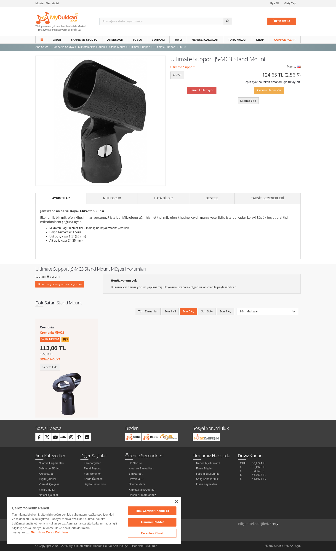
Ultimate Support (182, 67)
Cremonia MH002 (52, 332)
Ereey (274, 524)
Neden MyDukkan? (208, 463)
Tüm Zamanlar (148, 311)
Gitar (57, 39)
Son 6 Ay (188, 311)
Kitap (260, 39)
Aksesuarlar (46, 473)
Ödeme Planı (137, 484)
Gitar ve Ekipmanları (51, 463)
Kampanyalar (285, 39)
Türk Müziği (237, 39)
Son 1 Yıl (170, 311)
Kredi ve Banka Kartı (141, 468)
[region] (94, 520)
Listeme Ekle (248, 101)
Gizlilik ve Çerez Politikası (49, 532)
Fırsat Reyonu (92, 468)
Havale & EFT (137, 479)
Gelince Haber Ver (269, 90)
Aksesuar (115, 39)
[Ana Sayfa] (56, 17)
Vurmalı (158, 39)
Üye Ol (274, 3)
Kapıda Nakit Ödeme (142, 489)
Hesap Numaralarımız (142, 495)
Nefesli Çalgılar (205, 39)
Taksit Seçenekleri (267, 198)
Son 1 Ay (225, 311)
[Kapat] (176, 501)
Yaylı (178, 39)
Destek (212, 198)
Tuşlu (137, 39)
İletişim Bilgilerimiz (207, 473)
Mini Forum (112, 198)
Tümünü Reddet (152, 522)
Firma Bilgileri (204, 468)
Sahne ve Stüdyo (84, 39)
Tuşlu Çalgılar (47, 479)
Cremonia (47, 327)
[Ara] (227, 21)
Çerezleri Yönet (152, 533)
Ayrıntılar (61, 198)
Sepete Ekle (50, 367)
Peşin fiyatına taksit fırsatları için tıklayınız (272, 82)
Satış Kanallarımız (207, 479)
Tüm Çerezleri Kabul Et (152, 511)
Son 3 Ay (207, 311)
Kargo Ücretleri (93, 479)
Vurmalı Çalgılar (49, 484)
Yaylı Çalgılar (47, 489)
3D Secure (135, 463)
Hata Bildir (163, 198)
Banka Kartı (136, 473)
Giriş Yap (290, 3)
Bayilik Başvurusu (95, 484)
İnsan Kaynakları (206, 484)
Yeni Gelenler (92, 473)
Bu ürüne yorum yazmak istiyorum (60, 284)
